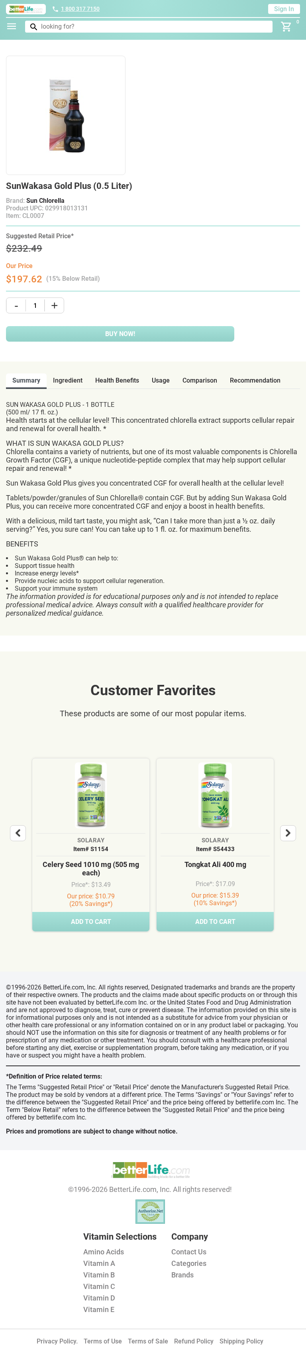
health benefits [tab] (117, 380)
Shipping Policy (241, 1341)
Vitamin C (99, 1286)
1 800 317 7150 (80, 9)
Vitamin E (98, 1309)
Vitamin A (99, 1263)
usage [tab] (161, 380)
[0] (286, 27)
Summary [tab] (26, 380)
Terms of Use (103, 1341)
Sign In (284, 9)
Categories (188, 1263)
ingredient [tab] (67, 380)
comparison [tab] (199, 380)
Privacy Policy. (57, 1341)
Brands (182, 1275)
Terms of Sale (148, 1341)
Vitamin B (99, 1275)
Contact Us (188, 1252)
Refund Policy (194, 1341)
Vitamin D (99, 1298)
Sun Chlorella (45, 200)
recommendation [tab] (255, 380)
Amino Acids (103, 1252)
